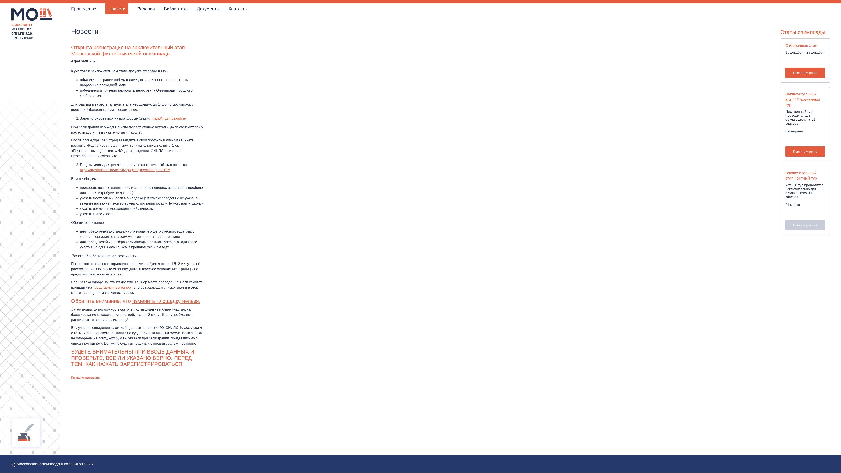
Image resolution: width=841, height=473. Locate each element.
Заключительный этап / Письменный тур (802, 99)
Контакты (238, 8)
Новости (116, 8)
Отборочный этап (801, 45)
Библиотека (176, 8)
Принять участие (805, 72)
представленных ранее (112, 287)
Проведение (83, 8)
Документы (208, 8)
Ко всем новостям (86, 377)
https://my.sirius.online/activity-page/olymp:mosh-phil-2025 (125, 170)
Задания (146, 8)
